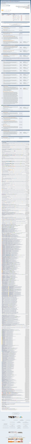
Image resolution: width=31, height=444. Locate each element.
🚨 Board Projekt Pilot (5, 137)
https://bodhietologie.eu (19, 422)
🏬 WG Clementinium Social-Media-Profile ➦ (5, 190)
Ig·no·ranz (2, 355)
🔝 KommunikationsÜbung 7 (4, 366)
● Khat (2, 311)
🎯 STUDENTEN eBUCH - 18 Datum (4, 265)
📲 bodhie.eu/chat (5, 124)
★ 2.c (3, 79)
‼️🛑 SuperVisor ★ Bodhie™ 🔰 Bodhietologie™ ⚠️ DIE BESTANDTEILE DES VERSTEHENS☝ (9, 392)
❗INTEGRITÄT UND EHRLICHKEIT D (5, 283)
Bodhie (4, 33)
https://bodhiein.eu (26, 7)
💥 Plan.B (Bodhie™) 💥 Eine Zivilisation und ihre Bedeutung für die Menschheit (8, 219)
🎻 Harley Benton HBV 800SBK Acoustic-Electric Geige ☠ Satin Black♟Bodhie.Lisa (8, 168)
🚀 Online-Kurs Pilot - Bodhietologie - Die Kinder (6, 238)
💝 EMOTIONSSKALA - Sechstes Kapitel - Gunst (5, 255)
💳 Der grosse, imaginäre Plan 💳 (4, 226)
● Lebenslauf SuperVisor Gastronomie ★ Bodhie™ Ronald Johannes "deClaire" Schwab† (9, 400)
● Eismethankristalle (3, 312)
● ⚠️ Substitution (3, 291)
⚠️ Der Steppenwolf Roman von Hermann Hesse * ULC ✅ (6, 289)
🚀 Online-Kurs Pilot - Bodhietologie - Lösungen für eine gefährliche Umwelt (8, 241)
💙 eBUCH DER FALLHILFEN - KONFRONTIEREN (6, 264)
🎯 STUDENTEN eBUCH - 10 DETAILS (5, 272)
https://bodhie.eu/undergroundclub (25, 422)
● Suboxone (3, 299)
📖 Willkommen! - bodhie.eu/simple (4, 329)
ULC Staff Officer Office (9, 135)
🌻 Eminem (3, 279)
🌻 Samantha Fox (3, 278)
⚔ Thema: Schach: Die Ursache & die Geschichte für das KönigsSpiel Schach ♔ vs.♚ (8, 175)
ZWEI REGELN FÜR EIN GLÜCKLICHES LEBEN (5, 387)
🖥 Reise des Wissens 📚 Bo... (25, 62)
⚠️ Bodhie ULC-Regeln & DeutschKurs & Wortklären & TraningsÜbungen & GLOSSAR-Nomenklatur (8, 40)
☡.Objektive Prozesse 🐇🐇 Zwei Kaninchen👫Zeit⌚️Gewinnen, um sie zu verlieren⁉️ (8, 213)
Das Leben (2, 375)
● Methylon (3, 308)
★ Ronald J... (3, 15)
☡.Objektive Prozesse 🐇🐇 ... (25, 83)
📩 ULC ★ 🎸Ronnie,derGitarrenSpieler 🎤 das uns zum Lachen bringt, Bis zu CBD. (8, 390)
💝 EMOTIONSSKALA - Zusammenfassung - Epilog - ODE (6, 245)
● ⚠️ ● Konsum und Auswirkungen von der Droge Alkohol (6, 324)
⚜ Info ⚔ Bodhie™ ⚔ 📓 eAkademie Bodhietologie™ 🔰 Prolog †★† (7, 154)
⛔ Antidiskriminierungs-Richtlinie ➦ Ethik (5, 383)
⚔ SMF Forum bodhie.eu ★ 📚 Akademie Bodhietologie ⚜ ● (10, 1)
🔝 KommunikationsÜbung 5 (25, 65)
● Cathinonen (3, 321)
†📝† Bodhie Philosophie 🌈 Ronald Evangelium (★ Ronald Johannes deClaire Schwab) (9, 395)
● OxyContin (3, 305)
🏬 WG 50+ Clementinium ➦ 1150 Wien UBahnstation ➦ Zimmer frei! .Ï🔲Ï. (7, 158)
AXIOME (2, 386)
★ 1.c (15, 352)
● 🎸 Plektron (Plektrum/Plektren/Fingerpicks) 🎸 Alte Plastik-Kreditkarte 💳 (8, 172)
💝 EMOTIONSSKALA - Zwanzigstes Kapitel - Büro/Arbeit (6, 248)
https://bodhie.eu (21, 7)
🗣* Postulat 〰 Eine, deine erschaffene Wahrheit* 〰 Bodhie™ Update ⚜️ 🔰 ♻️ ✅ (8, 232)
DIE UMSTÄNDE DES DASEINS (4, 379)
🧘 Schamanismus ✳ (3, 204)
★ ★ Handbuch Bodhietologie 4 (4, 307)
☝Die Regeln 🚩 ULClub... (15, 15)
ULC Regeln (9, 33)
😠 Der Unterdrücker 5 (3, 342)
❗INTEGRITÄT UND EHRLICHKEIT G (5, 281)
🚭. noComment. (3, 217)
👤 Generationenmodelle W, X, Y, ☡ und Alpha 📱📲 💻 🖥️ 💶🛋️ (7, 149)
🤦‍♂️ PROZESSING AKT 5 (3, 333)
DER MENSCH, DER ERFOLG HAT (4, 391)
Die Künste (2, 369)
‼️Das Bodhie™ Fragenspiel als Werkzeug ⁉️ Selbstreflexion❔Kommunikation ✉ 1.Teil (9, 274)
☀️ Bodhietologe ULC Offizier (24, 153)
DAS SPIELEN (3, 347)
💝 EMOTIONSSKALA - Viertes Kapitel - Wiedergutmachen (6, 257)
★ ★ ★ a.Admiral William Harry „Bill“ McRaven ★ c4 (6, 316)
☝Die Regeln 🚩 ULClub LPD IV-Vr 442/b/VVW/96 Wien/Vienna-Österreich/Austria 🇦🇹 (8, 325)
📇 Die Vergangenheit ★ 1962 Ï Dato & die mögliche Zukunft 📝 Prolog (20, 190)
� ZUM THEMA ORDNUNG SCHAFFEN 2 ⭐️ (5, 304)
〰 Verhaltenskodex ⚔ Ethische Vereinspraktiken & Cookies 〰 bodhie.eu (7, 210)
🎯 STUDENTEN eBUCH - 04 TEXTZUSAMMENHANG (6, 277)
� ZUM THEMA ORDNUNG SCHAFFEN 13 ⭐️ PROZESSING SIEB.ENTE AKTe (8, 290)
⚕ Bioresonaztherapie (3, 224)
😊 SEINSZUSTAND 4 (3, 337)
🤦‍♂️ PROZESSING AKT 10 (4, 331)
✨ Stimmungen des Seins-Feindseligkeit (5, 356)
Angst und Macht (3, 361)
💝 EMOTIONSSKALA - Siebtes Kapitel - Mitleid (5, 254)
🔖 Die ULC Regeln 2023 (4, 212)
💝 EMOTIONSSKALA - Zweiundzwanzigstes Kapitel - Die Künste (7, 247)
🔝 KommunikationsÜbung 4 (4, 368)
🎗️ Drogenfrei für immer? (4, 285)
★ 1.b (13, 368)
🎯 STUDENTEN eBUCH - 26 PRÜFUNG (5, 260)
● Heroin (2, 313)
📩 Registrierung (3, 234)
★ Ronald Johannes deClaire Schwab (7, 63)
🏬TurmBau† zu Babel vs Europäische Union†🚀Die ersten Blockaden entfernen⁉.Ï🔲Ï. (9, 200)
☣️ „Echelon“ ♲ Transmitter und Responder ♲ (5, 225)
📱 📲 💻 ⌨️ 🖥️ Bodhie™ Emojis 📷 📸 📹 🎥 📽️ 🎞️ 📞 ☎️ (6, 233)
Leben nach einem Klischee (4, 371)
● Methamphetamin (3, 309)
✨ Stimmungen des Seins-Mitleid (4, 358)
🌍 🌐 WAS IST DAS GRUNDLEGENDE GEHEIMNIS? (6, 351)
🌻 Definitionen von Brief (4, 263)
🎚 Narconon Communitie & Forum (13, 217)
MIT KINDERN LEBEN (3, 378)
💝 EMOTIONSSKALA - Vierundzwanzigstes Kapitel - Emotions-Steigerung (8, 246)
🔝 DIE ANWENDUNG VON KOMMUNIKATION (5, 380)
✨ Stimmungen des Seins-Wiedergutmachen (5, 359)
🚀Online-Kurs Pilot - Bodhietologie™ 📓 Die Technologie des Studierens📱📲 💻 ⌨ (8, 244)
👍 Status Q (3, 270)
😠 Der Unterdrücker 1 (3, 344)
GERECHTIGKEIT (3, 346)
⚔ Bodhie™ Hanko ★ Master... (25, 42)
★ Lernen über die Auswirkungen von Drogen (14, 291)
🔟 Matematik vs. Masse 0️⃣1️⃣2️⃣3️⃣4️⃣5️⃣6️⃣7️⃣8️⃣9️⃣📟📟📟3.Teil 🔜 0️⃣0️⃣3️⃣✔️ (8, 163)
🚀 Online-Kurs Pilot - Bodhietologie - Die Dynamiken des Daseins (7, 243)
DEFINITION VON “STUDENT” (4, 373)
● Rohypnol (3, 301)
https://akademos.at (28, 8)
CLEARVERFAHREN (3, 229)
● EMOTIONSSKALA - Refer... (25, 80)
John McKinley (3, 408)
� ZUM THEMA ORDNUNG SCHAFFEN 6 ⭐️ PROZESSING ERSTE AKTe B (7, 294)
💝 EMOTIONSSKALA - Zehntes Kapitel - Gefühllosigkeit (6, 253)
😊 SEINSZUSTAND (3, 339)
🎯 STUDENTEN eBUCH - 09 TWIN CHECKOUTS (5, 273)
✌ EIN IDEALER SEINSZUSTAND (4, 382)
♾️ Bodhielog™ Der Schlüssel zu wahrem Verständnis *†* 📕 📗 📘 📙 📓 (8, 164)
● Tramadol (3, 298)
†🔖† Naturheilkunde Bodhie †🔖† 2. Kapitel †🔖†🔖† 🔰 (6, 393)
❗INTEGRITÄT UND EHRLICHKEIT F (5, 282)
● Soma (2, 300)
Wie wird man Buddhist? (4, 349)
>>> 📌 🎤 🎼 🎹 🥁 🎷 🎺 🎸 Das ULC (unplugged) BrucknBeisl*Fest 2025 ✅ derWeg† (9, 201)
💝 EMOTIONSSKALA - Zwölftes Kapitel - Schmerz (6, 252)
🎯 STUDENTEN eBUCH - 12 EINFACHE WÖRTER (6, 269)
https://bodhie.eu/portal (22, 420)
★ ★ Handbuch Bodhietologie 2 (4, 315)
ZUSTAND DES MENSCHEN (4, 377)
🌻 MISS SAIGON (3, 276)
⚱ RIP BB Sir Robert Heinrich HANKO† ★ (5, 336)
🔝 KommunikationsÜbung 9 (4, 365)
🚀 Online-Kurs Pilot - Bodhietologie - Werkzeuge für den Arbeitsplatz (7, 239)
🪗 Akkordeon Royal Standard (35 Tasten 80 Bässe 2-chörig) (6, 191)
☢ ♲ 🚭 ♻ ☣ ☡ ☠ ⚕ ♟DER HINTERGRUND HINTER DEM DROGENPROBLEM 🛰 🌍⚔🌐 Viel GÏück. (9, 178)
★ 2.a (14, 281)
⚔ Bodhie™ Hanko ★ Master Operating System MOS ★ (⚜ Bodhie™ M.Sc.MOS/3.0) (8, 143)
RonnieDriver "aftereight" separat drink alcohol (5, 330)
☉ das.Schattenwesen (3, 220)
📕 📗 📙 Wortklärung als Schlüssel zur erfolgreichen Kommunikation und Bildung (8, 189)
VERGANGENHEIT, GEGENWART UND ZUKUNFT (5, 348)
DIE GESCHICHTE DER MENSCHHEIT (5, 231)
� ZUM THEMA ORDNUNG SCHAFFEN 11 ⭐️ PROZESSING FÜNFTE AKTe (8, 292)
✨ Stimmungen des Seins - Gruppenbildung (5, 352)
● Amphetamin (3, 323)
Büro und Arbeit (3, 370)
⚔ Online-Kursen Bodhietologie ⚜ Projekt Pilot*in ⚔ (9, 35)
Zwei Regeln (3, 397)
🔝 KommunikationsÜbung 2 (4, 374)
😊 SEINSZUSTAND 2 (3, 338)
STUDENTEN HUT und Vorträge (4, 230)
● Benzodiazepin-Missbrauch (4, 322)
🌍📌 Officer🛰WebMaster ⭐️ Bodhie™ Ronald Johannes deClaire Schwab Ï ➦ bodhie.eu (9, 194)
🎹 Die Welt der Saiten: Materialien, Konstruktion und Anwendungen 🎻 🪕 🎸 (8, 185)
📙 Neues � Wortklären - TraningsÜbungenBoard (8, 91)
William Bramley (8, 408)
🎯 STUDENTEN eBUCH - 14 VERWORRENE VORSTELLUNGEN (7, 268)
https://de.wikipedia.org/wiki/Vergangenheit (6, 48)
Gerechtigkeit (3, 388)
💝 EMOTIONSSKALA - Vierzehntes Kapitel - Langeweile (6, 251)
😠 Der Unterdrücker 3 (3, 343)
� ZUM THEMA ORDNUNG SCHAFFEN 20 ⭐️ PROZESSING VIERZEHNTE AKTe (8, 286)
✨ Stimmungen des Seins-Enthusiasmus (5, 353)
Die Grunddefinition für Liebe (4, 381)
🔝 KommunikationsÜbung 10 (4, 364)
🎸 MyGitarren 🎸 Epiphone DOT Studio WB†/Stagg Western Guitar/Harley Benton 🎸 (8, 207)
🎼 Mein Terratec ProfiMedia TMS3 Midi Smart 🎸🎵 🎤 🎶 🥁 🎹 (7, 198)
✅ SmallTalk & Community (23, 163)
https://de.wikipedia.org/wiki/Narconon (6, 56)
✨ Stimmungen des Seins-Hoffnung (5, 357)
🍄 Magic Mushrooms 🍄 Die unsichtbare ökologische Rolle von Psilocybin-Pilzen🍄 (8, 145)
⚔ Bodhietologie (6, 33)
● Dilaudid (2, 317)
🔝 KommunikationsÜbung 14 (4, 362)
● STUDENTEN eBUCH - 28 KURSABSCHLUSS (5, 259)
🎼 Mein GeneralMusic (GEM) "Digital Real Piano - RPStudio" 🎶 (7, 199)
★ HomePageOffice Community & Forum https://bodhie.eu (9, 120)
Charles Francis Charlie (11, 408)
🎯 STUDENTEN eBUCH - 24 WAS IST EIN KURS (5, 261)
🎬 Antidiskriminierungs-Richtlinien (4, 228)
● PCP (2, 303)
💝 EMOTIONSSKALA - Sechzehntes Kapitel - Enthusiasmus (6, 250)
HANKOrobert (14, 408)
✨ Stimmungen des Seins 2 (4, 360)
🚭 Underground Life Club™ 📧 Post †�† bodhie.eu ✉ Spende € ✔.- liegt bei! (8, 181)
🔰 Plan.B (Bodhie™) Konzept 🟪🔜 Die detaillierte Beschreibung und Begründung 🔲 (9, 153)
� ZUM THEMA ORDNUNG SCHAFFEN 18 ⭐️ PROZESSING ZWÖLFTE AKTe (8, 287)
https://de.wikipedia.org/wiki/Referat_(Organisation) (7, 90)
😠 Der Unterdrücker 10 (3, 340)
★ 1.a (3, 61)
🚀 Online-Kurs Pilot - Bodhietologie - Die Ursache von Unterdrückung (7, 242)
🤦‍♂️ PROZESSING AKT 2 (3, 335)
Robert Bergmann (5, 408)
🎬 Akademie (3, 256)
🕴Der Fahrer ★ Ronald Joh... (25, 51)
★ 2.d (22, 213)
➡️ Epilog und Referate (5, 86)
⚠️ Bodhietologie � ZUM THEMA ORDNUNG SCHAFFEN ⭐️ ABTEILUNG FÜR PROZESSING (9, 295)
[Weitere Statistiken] (3, 405)
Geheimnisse (3, 399)
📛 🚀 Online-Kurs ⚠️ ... (15, 17)
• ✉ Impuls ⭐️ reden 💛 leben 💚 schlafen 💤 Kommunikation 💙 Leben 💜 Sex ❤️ (8, 155)
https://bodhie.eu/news (5, 424)
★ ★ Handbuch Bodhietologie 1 (4, 318)
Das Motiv (2, 396)
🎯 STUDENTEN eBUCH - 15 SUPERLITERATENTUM (6, 267)
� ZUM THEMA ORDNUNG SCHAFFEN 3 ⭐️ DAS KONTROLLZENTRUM (7, 296)
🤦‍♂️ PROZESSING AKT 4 (3, 334)
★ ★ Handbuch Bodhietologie (4, 320)
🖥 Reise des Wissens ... (15, 16)
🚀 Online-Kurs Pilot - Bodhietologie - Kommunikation (6, 235)
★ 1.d (15, 336)
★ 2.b (3, 76)
